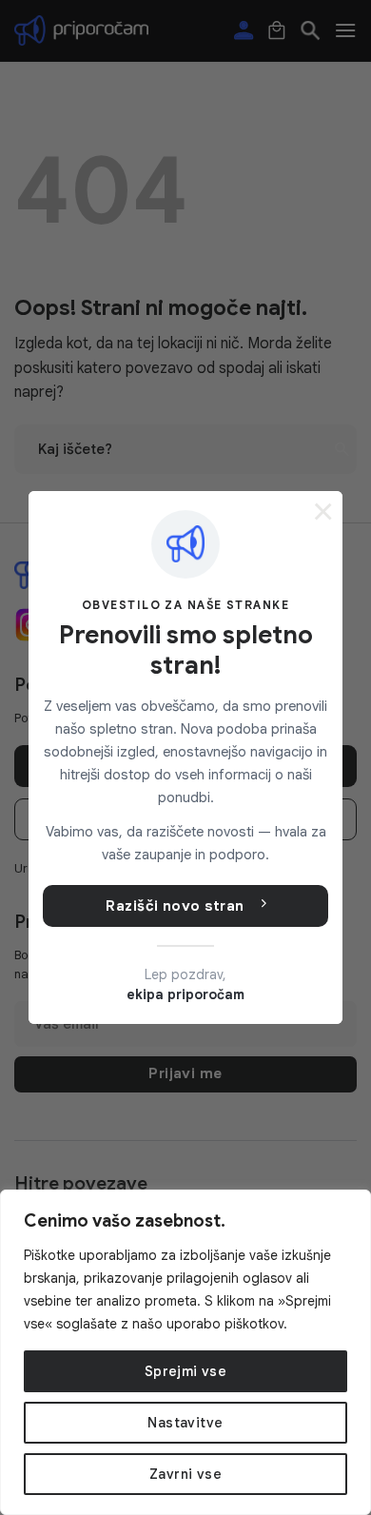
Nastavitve (185, 1422)
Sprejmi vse (186, 1371)
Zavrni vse (185, 1474)
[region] (185, 1352)
